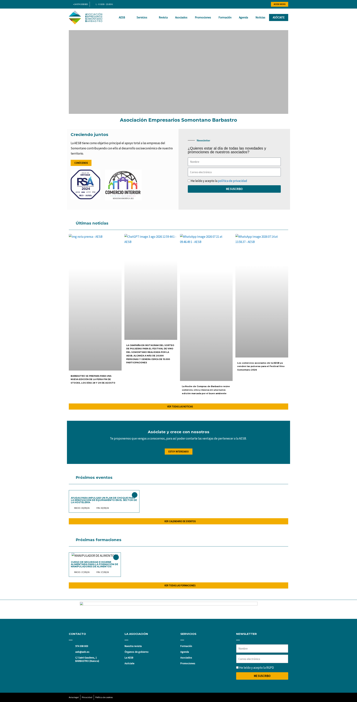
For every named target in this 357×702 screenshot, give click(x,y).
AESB (122, 17)
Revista (163, 17)
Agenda (243, 17)
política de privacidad (232, 181)
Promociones (203, 17)
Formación (224, 17)
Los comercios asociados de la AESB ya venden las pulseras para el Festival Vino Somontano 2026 (260, 366)
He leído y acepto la (219, 181)
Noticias (260, 17)
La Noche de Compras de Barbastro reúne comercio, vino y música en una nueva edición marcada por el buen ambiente (206, 390)
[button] (72, 72)
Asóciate (278, 17)
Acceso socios (279, 4)
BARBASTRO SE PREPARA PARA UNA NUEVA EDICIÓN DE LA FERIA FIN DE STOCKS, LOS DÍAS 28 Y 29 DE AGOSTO (93, 379)
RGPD (270, 668)
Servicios (142, 17)
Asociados (181, 17)
